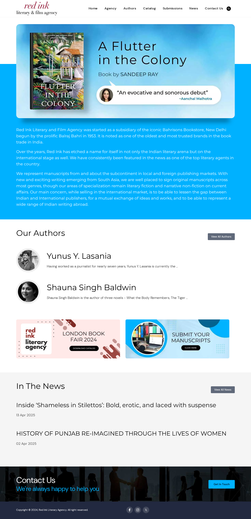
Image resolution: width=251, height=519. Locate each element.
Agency (110, 8)
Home (93, 8)
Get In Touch (222, 484)
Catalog (149, 8)
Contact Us (214, 8)
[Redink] (37, 8)
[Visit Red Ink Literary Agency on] (129, 510)
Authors (129, 8)
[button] (229, 8)
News (193, 8)
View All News (222, 389)
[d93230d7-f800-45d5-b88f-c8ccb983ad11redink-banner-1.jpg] (125, 71)
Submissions (173, 8)
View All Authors (221, 236)
